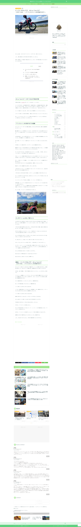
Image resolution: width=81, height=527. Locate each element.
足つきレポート (60, 118)
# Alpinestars (54, 145)
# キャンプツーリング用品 (56, 150)
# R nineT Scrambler (59, 146)
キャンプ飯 (60, 135)
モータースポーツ (59, 131)
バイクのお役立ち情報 (18, 8)
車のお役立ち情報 (60, 128)
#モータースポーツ (60, 154)
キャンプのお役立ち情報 (60, 137)
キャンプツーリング (59, 134)
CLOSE (40, 66)
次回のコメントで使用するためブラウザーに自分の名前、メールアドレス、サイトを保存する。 (31, 506)
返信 (48, 456)
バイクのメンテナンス (60, 116)
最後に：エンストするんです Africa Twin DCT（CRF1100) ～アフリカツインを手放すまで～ (32, 77)
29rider (17, 482)
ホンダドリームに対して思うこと (31, 74)
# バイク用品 (54, 154)
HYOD (60, 119)
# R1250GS (63, 145)
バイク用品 (60, 117)
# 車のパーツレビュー (55, 158)
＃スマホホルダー (55, 159)
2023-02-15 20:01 (16, 459)
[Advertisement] (31, 45)
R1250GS (60, 123)
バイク (59, 112)
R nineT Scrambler (60, 124)
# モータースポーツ (55, 155)
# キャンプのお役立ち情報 (56, 149)
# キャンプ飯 (54, 151)
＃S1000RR (61, 158)
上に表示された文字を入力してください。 (21, 510)
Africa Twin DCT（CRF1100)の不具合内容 (32, 70)
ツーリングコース (60, 114)
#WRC (64, 146)
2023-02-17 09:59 (16, 472)
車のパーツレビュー (60, 129)
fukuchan (18, 458)
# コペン (59, 151)
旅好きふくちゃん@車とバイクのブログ (40, 1)
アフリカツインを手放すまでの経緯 (31, 72)
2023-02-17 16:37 (16, 483)
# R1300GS (54, 146)
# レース (60, 155)
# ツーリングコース (63, 151)
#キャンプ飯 (61, 150)
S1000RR (60, 122)
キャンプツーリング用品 (60, 136)
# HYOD (59, 145)
